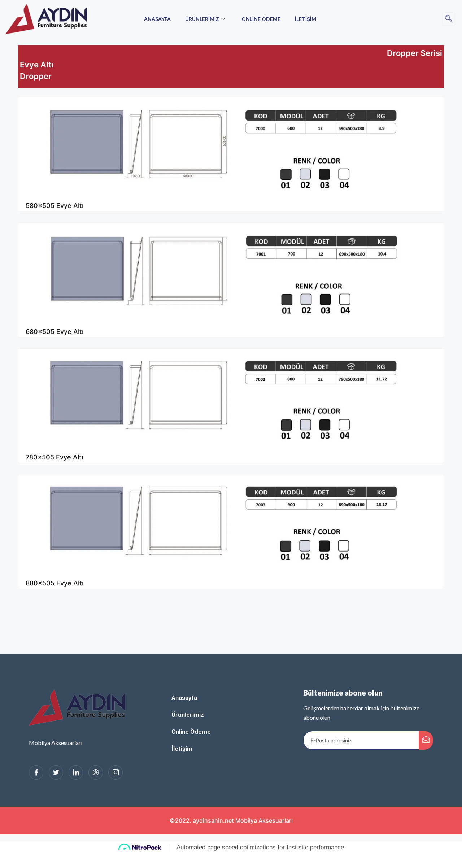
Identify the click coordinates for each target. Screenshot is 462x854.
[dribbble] (95, 772)
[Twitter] (56, 772)
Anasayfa (157, 19)
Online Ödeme (260, 19)
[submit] (426, 740)
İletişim (305, 19)
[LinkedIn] (76, 772)
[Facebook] (36, 772)
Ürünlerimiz (202, 19)
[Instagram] (115, 772)
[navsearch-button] (449, 19)
